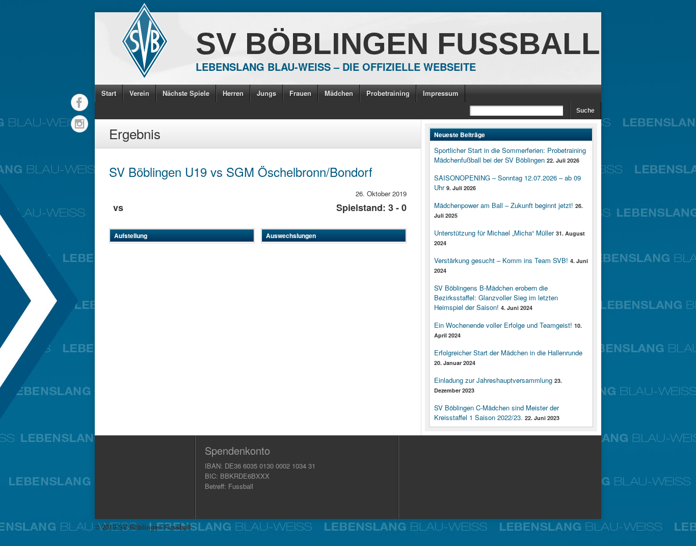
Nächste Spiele (186, 93)
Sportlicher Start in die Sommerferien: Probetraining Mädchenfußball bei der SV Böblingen (510, 155)
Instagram (79, 124)
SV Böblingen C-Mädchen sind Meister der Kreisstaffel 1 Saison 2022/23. (496, 412)
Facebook (79, 102)
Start (108, 93)
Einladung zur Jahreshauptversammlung (493, 380)
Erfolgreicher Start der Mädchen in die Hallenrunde (508, 352)
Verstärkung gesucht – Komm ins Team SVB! (501, 260)
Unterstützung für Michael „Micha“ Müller (494, 233)
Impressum (441, 93)
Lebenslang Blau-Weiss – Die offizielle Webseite (336, 66)
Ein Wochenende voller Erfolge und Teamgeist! (503, 325)
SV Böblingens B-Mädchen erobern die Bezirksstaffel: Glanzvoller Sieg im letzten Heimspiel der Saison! (496, 297)
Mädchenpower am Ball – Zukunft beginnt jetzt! (503, 205)
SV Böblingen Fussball (398, 44)
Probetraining (388, 93)
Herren (233, 93)
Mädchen (339, 93)
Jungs (266, 93)
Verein (139, 93)
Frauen (300, 93)
